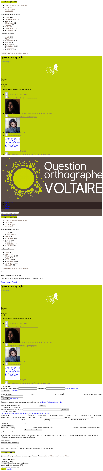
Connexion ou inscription (9, 215)
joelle (8, 17)
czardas (8, 25)
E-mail (33, 394)
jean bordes (10, 28)
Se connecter (14, 398)
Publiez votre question (8, 452)
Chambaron (10, 23)
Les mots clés (9, 11)
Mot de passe (41, 388)
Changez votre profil (43, 413)
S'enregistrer (14, 390)
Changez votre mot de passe (28, 413)
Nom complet (5, 415)
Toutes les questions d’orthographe (16, 5)
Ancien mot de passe (7, 428)
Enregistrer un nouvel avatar (10, 413)
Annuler (9, 469)
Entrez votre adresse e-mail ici (10, 405)
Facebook (67, 417)
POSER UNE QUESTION (9, 2)
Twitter (92, 417)
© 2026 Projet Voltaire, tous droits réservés (14, 53)
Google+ (22, 419)
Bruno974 (9, 50)
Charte (7, 208)
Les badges (8, 7)
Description (4, 424)
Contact (7, 206)
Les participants (10, 9)
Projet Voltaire (49, 456)
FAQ (6, 204)
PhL (7, 26)
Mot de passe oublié (71, 388)
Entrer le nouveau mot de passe (43, 428)
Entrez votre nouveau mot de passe (12, 409)
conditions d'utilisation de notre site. (51, 402)
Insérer (4, 469)
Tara (7, 21)
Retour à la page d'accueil (9, 282)
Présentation (9, 202)
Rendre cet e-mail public (78, 419)
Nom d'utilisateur (6, 394)
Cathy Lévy (10, 30)
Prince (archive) (11, 19)
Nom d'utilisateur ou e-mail (9, 388)
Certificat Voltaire (64, 456)
